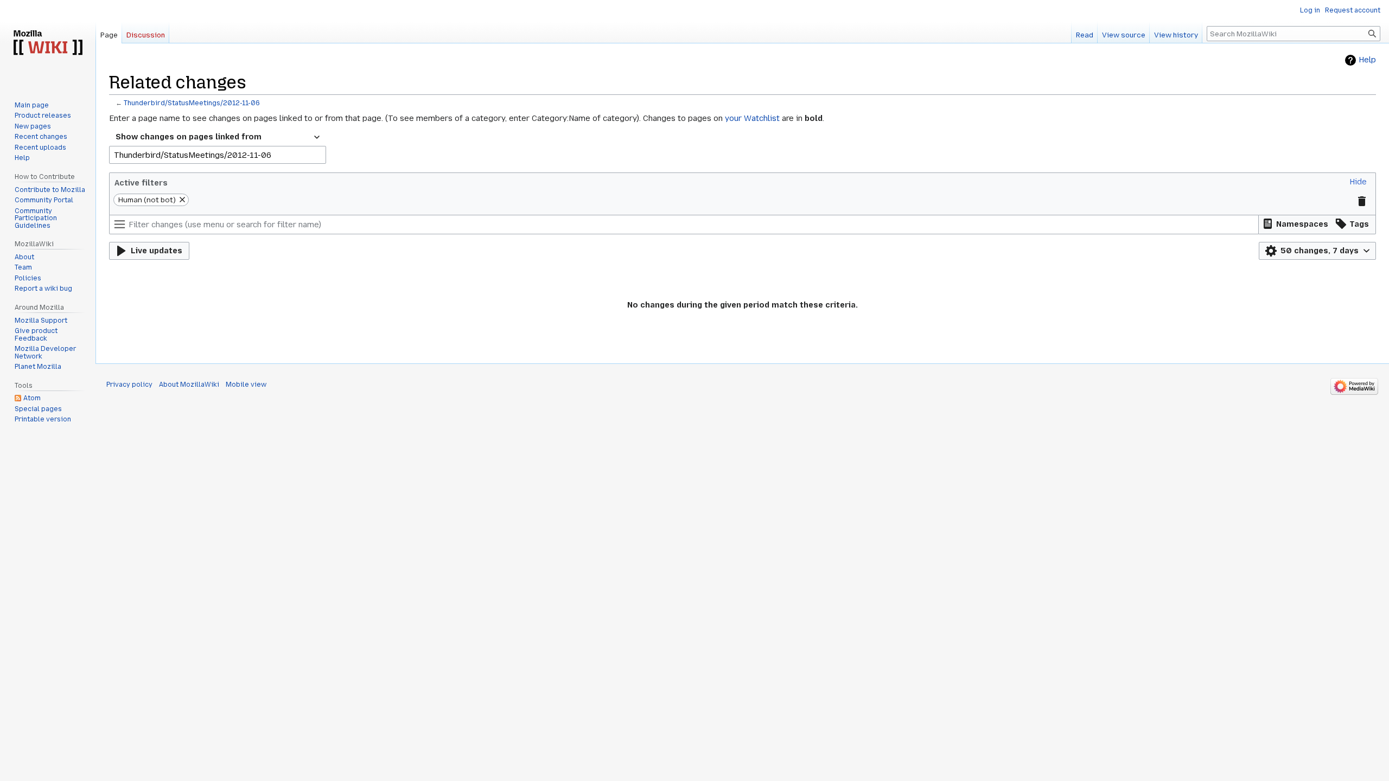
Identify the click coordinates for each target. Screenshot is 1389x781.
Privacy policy (129, 384)
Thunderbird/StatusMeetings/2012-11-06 (192, 103)
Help (1367, 60)
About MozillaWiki (189, 384)
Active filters (141, 183)
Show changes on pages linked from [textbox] (189, 137)
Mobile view (246, 384)
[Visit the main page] (47, 43)
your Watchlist (752, 118)
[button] (1358, 182)
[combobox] (217, 137)
